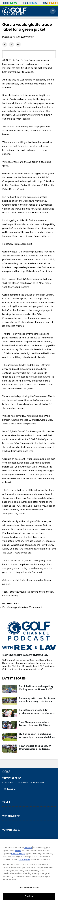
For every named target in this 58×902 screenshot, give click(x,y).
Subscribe (10, 789)
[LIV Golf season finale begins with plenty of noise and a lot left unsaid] (9, 737)
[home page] (14, 11)
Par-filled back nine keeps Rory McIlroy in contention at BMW (36, 688)
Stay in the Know (11, 777)
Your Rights (24, 859)
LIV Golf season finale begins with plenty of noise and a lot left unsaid (37, 736)
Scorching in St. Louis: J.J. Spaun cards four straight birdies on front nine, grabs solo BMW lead (37, 700)
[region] (29, 870)
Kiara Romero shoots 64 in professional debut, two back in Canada (36, 712)
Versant (28, 847)
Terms (18, 850)
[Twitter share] (11, 44)
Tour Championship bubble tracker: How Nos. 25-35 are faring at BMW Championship (35, 724)
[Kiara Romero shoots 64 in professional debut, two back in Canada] (9, 713)
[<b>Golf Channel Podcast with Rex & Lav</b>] (29, 636)
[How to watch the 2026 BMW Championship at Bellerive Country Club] (9, 749)
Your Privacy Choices (29, 887)
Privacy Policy (18, 853)
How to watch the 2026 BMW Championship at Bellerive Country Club (35, 748)
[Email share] (18, 44)
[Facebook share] (4, 44)
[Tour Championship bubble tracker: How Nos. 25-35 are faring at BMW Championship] (9, 725)
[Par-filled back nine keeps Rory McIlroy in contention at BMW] (9, 689)
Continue (29, 896)
